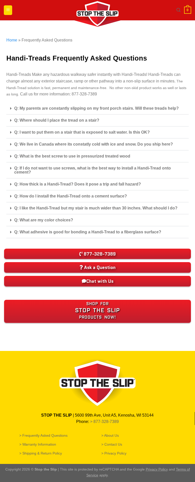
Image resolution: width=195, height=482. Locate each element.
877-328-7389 (106, 421)
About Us (112, 435)
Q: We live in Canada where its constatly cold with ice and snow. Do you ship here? (93, 144)
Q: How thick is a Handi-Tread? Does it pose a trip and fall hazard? (77, 184)
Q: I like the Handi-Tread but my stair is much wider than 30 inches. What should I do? (95, 208)
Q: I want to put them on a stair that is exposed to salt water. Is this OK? (82, 132)
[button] (97, 109)
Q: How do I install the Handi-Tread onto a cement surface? (70, 196)
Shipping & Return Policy (42, 453)
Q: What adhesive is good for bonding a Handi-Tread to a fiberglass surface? (87, 232)
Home (11, 40)
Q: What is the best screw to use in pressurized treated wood (72, 156)
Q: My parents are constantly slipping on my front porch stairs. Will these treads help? (96, 108)
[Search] (178, 10)
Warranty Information (39, 444)
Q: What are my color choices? (43, 220)
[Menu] (8, 10)
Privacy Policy (115, 453)
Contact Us (113, 444)
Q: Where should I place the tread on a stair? (56, 120)
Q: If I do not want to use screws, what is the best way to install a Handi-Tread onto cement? (92, 170)
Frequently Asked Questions (45, 435)
